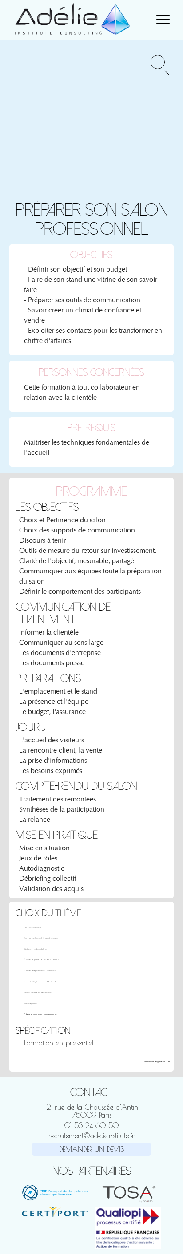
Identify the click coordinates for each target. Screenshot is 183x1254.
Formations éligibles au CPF (157, 1062)
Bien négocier (30, 1003)
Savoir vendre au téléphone (37, 992)
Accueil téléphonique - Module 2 (40, 982)
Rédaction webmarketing (35, 949)
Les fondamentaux (32, 927)
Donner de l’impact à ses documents (41, 938)
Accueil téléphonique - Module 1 (40, 971)
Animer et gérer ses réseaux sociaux (41, 959)
